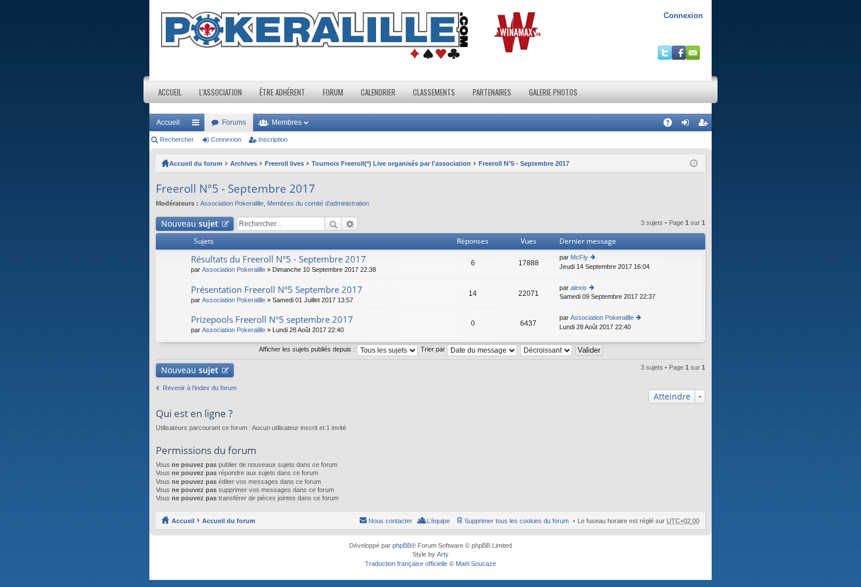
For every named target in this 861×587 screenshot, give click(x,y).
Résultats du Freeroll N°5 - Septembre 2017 (278, 259)
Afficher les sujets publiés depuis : (308, 349)
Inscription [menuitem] (705, 124)
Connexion (683, 15)
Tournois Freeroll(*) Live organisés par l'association (391, 163)
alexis (578, 287)
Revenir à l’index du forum (200, 387)
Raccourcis (198, 124)
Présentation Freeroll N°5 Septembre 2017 (277, 289)
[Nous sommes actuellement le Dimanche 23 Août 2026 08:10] (694, 163)
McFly (579, 257)
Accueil (170, 92)
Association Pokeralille (232, 203)
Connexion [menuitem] (687, 124)
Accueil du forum (196, 163)
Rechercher (177, 139)
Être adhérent (282, 92)
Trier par (434, 349)
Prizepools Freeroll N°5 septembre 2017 (272, 319)
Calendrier (378, 92)
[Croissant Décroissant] (546, 349)
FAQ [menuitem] (671, 124)
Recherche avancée (350, 224)
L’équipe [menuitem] (438, 520)
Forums (234, 122)
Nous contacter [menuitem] (390, 520)
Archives (243, 163)
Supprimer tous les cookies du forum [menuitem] (516, 520)
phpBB (401, 545)
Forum (333, 92)
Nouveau (189, 223)
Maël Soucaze (476, 563)
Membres (287, 122)
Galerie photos (553, 92)
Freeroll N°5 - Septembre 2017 (524, 163)
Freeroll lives (284, 163)
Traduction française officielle (406, 563)
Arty (443, 554)
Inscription (273, 139)
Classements (434, 92)
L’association (220, 92)
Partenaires (492, 92)
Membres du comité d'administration (318, 203)
